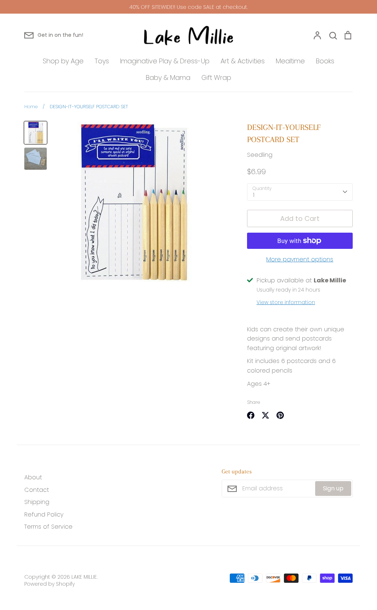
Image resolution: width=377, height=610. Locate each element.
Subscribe (237, 405)
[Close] (271, 188)
